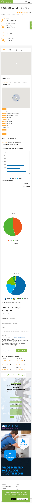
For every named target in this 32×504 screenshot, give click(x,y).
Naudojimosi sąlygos (6, 486)
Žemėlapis (3, 14)
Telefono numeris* (14, 404)
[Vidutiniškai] (6, 360)
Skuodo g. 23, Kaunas (17, 329)
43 (22, 14)
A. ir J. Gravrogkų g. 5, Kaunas (19, 337)
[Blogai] (4, 360)
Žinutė (11, 408)
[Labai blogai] (2, 360)
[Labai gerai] (9, 360)
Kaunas (8, 14)
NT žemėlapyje (19, 482)
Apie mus (4, 482)
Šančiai (13, 14)
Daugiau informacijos (16, 496)
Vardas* (12, 396)
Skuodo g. (18, 14)
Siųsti (12, 417)
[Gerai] (7, 360)
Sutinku (13, 499)
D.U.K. (17, 489)
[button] (15, 98)
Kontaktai (4, 484)
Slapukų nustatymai (23, 499)
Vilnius (17, 484)
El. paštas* (13, 400)
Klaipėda (4, 488)
